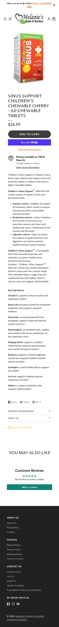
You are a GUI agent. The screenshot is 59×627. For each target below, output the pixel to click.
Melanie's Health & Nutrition (30, 616)
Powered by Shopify (17, 619)
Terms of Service (15, 558)
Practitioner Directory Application (24, 590)
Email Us (11, 580)
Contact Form (14, 571)
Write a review (29, 487)
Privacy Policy (14, 549)
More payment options (29, 149)
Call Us (10, 576)
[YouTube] (18, 603)
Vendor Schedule (15, 585)
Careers (11, 532)
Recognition (13, 527)
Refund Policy (14, 545)
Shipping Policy (14, 554)
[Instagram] (13, 603)
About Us (11, 522)
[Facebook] (8, 603)
